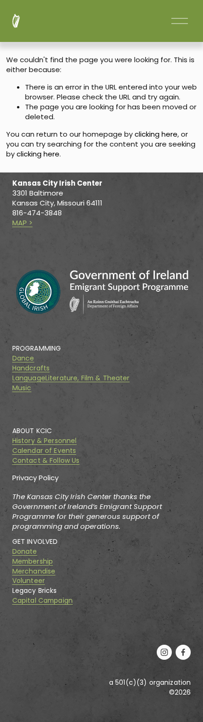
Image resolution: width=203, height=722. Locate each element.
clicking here (156, 134)
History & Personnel (44, 441)
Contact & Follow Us (46, 461)
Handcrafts (31, 368)
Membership (32, 561)
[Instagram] (164, 652)
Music (22, 388)
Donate (24, 552)
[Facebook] (183, 652)
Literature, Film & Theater (87, 378)
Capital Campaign (42, 601)
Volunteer (28, 581)
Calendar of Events (44, 451)
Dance (23, 358)
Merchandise (34, 571)
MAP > (22, 223)
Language (28, 378)
